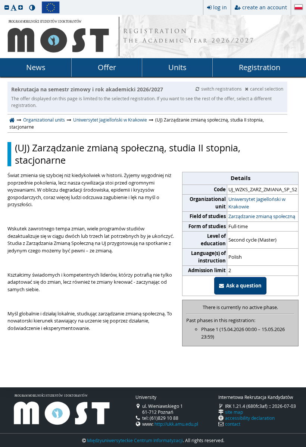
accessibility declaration (250, 418)
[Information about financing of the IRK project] (50, 7)
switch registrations (222, 89)
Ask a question (243, 285)
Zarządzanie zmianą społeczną (261, 216)
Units (177, 67)
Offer (107, 67)
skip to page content (2, 2)
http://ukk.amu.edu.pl (176, 424)
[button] (6, 7)
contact (232, 424)
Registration (259, 67)
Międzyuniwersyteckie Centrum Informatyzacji (135, 440)
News (36, 67)
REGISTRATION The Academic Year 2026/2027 (189, 36)
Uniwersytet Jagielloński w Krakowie (110, 120)
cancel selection (266, 89)
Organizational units (44, 120)
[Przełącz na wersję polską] (298, 8)
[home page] (12, 120)
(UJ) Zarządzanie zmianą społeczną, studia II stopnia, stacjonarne (127, 154)
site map (234, 412)
